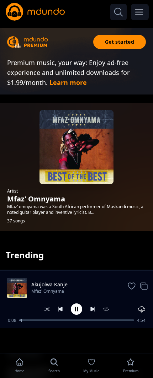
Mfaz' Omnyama (47, 291)
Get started (119, 41)
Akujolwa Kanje (49, 284)
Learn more (68, 82)
